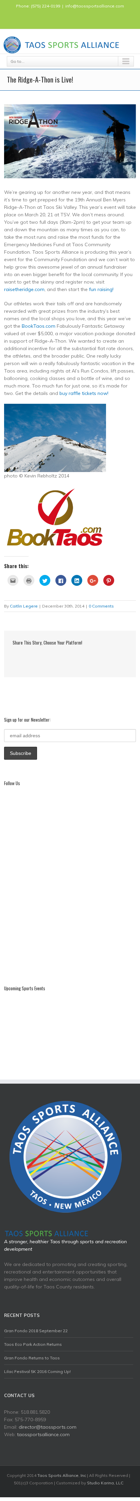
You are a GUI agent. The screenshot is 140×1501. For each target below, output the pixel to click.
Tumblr (66, 657)
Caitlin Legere (24, 606)
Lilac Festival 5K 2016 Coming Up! (37, 1371)
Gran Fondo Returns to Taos (32, 1357)
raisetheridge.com (24, 289)
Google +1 (80, 657)
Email (109, 657)
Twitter (26, 657)
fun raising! (101, 289)
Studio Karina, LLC (105, 1482)
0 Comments (101, 606)
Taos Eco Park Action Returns (33, 1344)
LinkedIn (38, 656)
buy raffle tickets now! (83, 393)
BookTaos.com (38, 326)
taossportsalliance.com (43, 1434)
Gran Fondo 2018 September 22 (36, 1330)
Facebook (70, 18)
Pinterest (95, 657)
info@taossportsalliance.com (94, 5)
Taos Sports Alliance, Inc (61, 1475)
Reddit (52, 656)
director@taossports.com (47, 1427)
